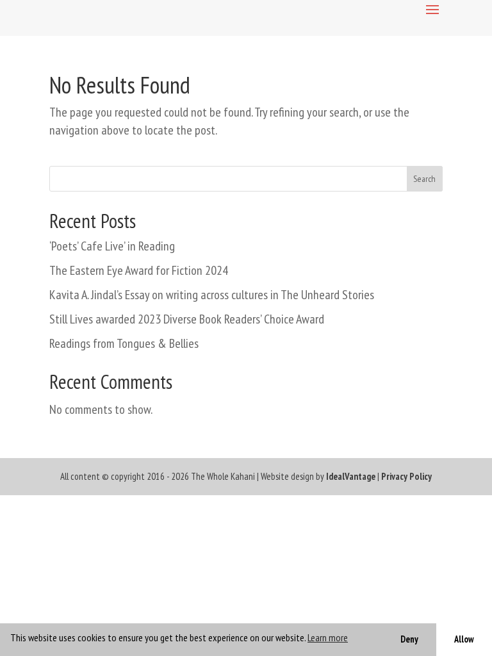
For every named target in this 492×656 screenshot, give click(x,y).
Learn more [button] (328, 637)
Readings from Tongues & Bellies (124, 343)
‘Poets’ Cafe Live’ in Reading (112, 246)
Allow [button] (464, 639)
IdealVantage (350, 476)
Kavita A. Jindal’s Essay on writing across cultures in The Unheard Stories (211, 294)
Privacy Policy (406, 476)
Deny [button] (409, 639)
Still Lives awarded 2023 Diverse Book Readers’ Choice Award (186, 319)
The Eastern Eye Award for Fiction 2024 (138, 270)
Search (424, 178)
